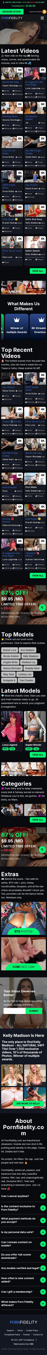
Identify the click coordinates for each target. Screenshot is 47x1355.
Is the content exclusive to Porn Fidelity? (18, 1208)
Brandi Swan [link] (8, 222)
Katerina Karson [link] (10, 525)
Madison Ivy (28, 662)
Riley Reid (8, 674)
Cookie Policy (32, 1330)
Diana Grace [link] (31, 188)
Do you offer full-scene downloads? (16, 1256)
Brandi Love (9, 650)
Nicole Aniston (11, 656)
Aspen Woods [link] (9, 85)
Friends (26, 1334)
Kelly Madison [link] (32, 222)
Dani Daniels (26, 680)
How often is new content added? (17, 1280)
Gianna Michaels (12, 668)
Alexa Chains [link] (8, 425)
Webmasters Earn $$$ (23, 1344)
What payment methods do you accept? (18, 1220)
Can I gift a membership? (16, 1291)
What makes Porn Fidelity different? (17, 1303)
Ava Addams (27, 650)
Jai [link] (26, 122)
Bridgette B (9, 680)
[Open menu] (42, 18)
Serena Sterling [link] (10, 120)
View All (37, 271)
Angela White (10, 662)
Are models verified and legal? (20, 1268)
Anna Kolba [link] (8, 157)
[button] (44, 732)
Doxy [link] (5, 491)
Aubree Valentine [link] (34, 559)
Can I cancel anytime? (15, 1196)
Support (10, 1330)
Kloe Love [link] (7, 257)
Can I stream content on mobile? (16, 1244)
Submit (34, 1011)
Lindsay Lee (24, 674)
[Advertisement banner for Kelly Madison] (23, 287)
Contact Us (38, 1334)
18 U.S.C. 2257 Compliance (22, 1340)
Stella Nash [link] (31, 157)
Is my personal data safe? (17, 1232)
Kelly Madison (30, 656)
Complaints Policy (12, 1334)
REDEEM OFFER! (11, 11)
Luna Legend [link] (31, 88)
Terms (20, 1330)
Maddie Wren (32, 668)
